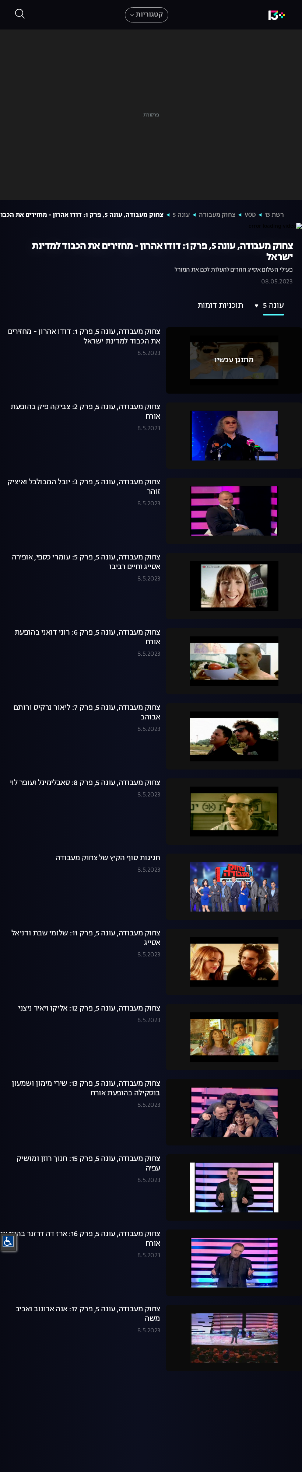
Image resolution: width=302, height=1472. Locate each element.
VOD (250, 215)
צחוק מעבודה (217, 215)
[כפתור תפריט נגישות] (8, 1241)
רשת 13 (274, 215)
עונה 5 (181, 215)
